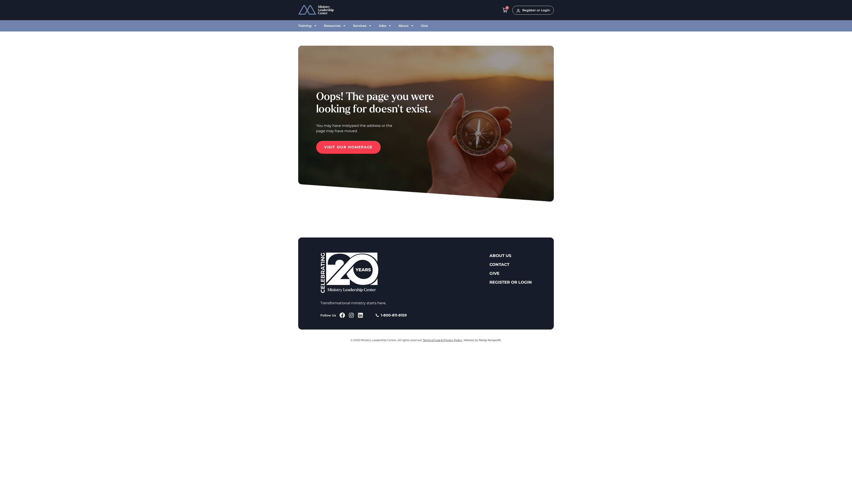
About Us (500, 255)
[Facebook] (342, 315)
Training (305, 26)
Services (359, 26)
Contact (499, 264)
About (403, 26)
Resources (332, 26)
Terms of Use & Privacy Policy (442, 340)
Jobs (382, 26)
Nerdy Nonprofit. (490, 340)
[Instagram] (351, 315)
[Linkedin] (360, 315)
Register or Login (510, 282)
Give (424, 26)
